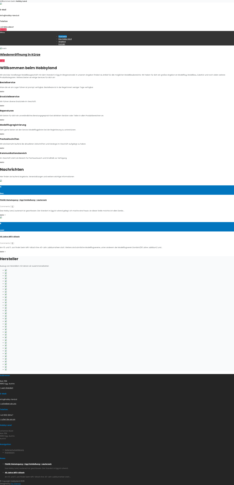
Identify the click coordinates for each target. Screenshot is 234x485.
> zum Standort (6, 388)
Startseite (62, 36)
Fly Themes (16, 483)
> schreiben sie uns (8, 403)
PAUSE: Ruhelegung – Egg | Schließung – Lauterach (23, 200)
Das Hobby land (65, 39)
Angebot (62, 41)
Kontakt (3, 29)
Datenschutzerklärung (14, 450)
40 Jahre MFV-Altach (10, 236)
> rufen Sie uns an (7, 419)
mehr (2, 61)
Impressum (10, 452)
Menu (2, 32)
